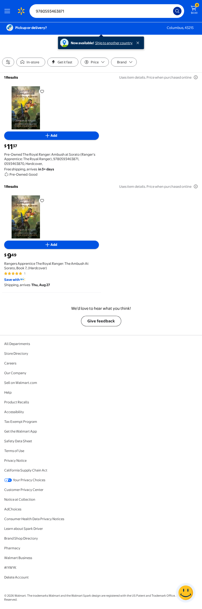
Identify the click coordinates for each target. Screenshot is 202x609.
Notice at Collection (19, 499)
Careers (10, 363)
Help (8, 392)
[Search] (177, 11)
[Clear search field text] (170, 11)
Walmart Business (18, 558)
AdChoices (12, 509)
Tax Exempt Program (20, 421)
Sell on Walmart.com (20, 382)
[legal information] (196, 77)
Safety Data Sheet (18, 441)
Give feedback (101, 320)
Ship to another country (114, 43)
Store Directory (16, 353)
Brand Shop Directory (21, 538)
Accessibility (14, 412)
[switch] (30, 62)
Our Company (15, 373)
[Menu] (8, 11)
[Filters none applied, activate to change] (8, 62)
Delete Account (16, 577)
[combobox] (106, 11)
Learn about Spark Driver (23, 528)
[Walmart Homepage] (21, 11)
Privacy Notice (15, 460)
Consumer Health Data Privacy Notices (34, 519)
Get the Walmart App (20, 431)
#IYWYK (10, 567)
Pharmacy (12, 548)
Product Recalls (16, 402)
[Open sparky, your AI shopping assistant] (186, 593)
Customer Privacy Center (23, 490)
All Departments (17, 344)
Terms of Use (14, 451)
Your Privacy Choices (29, 480)
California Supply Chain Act (25, 470)
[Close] (139, 43)
